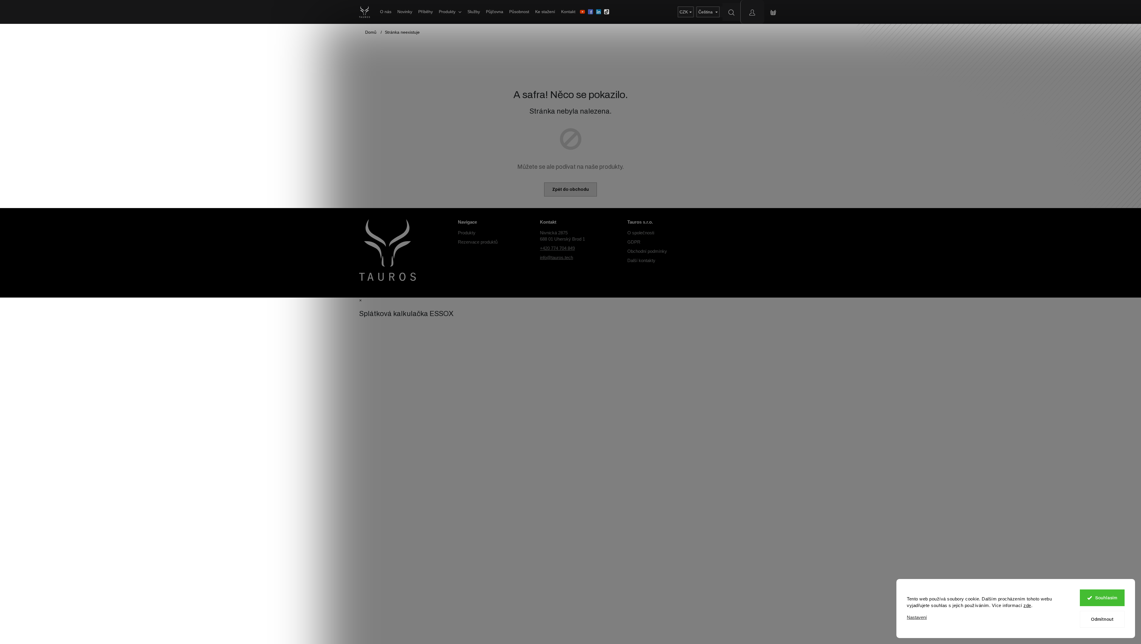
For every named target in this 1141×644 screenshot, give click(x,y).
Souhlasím (1106, 597)
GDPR (633, 241)
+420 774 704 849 (557, 248)
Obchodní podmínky (647, 251)
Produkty (466, 232)
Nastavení (917, 617)
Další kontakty (641, 260)
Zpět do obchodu (570, 189)
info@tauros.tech (556, 257)
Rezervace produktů (478, 241)
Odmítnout (1102, 619)
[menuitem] (385, 11)
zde (1027, 605)
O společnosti (640, 232)
